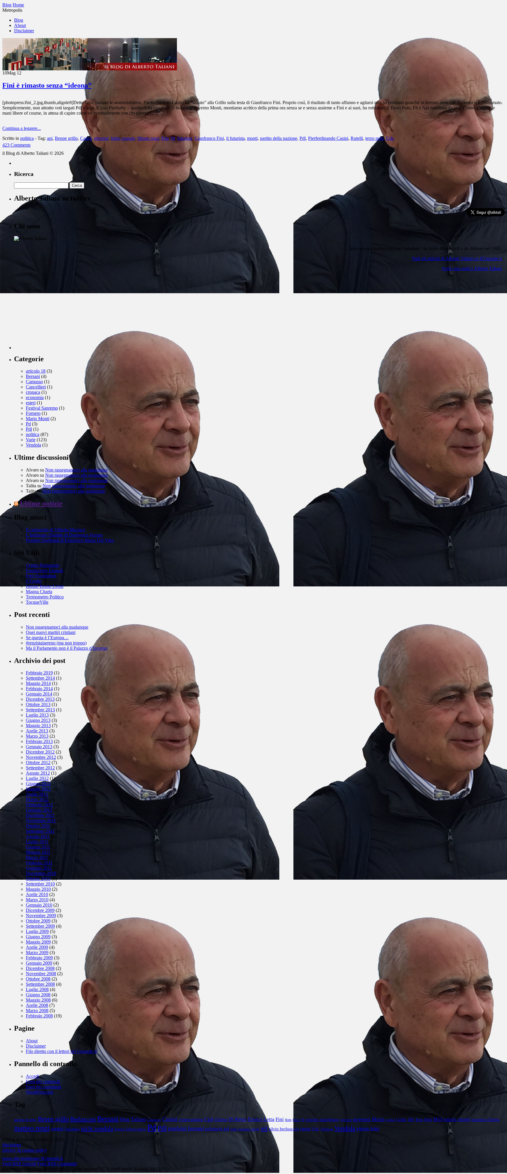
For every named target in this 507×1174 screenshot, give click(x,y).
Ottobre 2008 (38, 978)
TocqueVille (37, 602)
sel (264, 1128)
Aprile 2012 (37, 794)
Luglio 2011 (37, 841)
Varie (31, 439)
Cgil (208, 1119)
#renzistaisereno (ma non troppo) (56, 642)
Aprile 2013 (37, 730)
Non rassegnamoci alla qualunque (76, 469)
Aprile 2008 (37, 1005)
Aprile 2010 (37, 894)
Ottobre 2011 (38, 825)
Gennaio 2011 (39, 868)
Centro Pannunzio (42, 565)
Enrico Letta (261, 1119)
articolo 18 (35, 371)
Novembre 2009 (41, 915)
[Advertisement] (58, 312)
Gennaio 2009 (39, 963)
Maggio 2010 (38, 889)
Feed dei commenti (43, 1086)
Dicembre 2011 (40, 815)
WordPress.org (39, 1092)
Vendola (33, 444)
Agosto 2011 (38, 836)
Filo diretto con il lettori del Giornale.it (61, 1051)
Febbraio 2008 (39, 1015)
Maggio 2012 (38, 788)
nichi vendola (97, 1128)
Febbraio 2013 (39, 741)
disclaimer (11, 1144)
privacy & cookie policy (24, 1150)
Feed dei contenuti (43, 1081)
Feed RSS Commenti (57, 1163)
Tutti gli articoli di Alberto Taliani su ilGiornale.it (457, 258)
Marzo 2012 (37, 799)
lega (428, 1119)
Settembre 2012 (40, 767)
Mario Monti (37, 418)
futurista (184, 138)
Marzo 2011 (37, 857)
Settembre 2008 (40, 984)
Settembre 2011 (40, 831)
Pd (28, 423)
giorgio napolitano (322, 1119)
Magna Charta (39, 591)
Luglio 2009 (37, 931)
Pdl (303, 138)
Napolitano (72, 1129)
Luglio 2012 (37, 778)
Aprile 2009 (37, 947)
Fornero (33, 413)
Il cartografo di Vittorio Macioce (55, 529)
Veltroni (326, 1129)
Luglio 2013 (37, 714)
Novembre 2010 (41, 873)
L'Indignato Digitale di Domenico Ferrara (64, 534)
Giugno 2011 (38, 846)
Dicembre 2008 (40, 968)
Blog (18, 20)
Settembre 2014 (40, 678)
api (50, 138)
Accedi (32, 1076)
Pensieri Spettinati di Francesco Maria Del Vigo (70, 540)
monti (252, 138)
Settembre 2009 (40, 926)
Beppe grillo (66, 138)
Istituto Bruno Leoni (44, 586)
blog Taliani (133, 1119)
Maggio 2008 (38, 999)
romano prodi (249, 1129)
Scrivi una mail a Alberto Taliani (472, 268)
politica (27, 138)
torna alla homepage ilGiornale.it (32, 1158)
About (20, 25)
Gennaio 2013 (39, 746)
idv (411, 1119)
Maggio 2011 (38, 852)
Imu (419, 1119)
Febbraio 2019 (39, 672)
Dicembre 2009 (40, 910)
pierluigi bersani (186, 1128)
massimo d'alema (485, 1119)
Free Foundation (41, 575)
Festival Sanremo (42, 408)
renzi (233, 1129)
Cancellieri (36, 386)
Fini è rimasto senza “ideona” (47, 85)
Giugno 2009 (38, 936)
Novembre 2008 (41, 973)
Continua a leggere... (21, 128)
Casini (86, 138)
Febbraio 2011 (39, 862)
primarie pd (217, 1128)
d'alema (220, 1119)
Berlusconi (83, 1119)
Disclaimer (24, 30)
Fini (165, 138)
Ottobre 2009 (38, 920)
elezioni (101, 138)
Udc (390, 138)
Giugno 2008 (38, 994)
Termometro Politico (45, 596)
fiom (288, 1120)
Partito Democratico (130, 1129)
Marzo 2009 (37, 952)
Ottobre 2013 (38, 704)
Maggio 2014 (38, 683)
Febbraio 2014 (39, 688)
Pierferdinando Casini (328, 138)
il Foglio (33, 580)
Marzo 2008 (37, 1010)
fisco (296, 1120)
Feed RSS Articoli (19, 1163)
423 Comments (16, 144)
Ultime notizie (41, 503)
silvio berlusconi (284, 1128)
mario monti (457, 1119)
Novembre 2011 (41, 820)
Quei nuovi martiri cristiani (50, 632)
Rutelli (357, 138)
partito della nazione (278, 138)
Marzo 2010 (37, 899)
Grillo (401, 1119)
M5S (438, 1119)
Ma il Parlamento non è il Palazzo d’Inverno (66, 648)
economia (35, 397)
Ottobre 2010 (38, 878)
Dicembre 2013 (40, 699)
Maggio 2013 (38, 725)
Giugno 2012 (38, 783)
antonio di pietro (25, 1120)
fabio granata (123, 138)
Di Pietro (237, 1119)
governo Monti (369, 1119)
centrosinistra (191, 1119)
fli (173, 138)
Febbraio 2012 (39, 804)
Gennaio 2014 (39, 693)
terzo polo (374, 138)
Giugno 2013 (38, 720)
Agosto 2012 (38, 773)
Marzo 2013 (37, 736)
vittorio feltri (367, 1128)
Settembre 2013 (40, 709)
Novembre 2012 (41, 757)
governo (346, 1120)
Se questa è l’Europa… (47, 637)
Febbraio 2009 (39, 957)
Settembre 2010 (40, 883)
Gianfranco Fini (209, 138)
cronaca (33, 392)
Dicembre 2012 (40, 751)
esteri (31, 402)
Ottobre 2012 (38, 762)
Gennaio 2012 (39, 809)
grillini (390, 1120)
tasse (305, 1128)
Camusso (34, 381)
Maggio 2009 (38, 941)
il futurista (235, 138)
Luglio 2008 (37, 989)
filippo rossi (148, 138)
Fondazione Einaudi (44, 570)
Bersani (33, 376)
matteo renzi (32, 1128)
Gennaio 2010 (39, 904)
